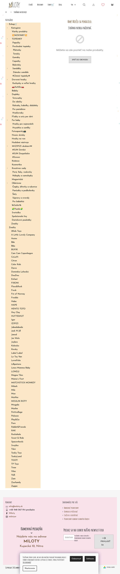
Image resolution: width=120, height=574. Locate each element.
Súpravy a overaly (20, 198)
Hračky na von (18, 139)
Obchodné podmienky (71, 507)
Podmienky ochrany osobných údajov (76, 519)
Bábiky (15, 91)
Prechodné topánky (21, 46)
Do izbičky (17, 102)
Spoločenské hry (19, 216)
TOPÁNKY (17, 39)
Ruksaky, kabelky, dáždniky (25, 106)
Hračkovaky (17, 113)
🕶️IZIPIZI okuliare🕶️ (22, 146)
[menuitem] (30, 4)
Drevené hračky (19, 80)
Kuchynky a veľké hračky (24, 83)
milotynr (12, 517)
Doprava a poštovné (71, 511)
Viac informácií (27, 562)
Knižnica (15, 161)
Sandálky (16, 69)
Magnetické (17, 179)
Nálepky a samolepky (22, 176)
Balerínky (16, 65)
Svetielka (16, 213)
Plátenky (17, 50)
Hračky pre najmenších (22, 124)
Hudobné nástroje (20, 143)
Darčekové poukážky (21, 220)
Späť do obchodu (80, 59)
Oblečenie (16, 183)
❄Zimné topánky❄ (21, 76)
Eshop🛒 (13, 24)
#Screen (16, 157)
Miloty (12, 513)
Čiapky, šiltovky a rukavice (24, 187)
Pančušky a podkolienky (23, 191)
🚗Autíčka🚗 (18, 87)
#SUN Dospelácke (21, 154)
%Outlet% (16, 205)
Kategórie (16, 28)
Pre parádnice (18, 109)
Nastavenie (30, 568)
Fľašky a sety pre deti (22, 117)
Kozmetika (17, 165)
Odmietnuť (76, 559)
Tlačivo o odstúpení (71, 515)
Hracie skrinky (18, 135)
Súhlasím (90, 559)
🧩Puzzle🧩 (17, 209)
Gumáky (16, 57)
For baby (16, 120)
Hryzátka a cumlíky (21, 128)
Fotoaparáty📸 (19, 131)
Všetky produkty (19, 32)
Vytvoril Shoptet (111, 567)
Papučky (16, 43)
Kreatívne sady (19, 168)
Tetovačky (17, 98)
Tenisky (16, 54)
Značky (14, 224)
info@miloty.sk (16, 506)
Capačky (16, 61)
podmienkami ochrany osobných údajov (82, 539)
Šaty (14, 194)
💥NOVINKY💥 (19, 35)
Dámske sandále (21, 72)
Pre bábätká (18, 202)
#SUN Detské (19, 150)
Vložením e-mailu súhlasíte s (82, 538)
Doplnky (15, 94)
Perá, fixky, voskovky (22, 172)
